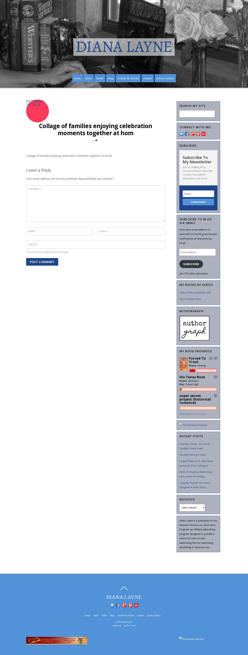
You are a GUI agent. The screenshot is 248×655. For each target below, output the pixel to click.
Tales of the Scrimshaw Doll (194, 292)
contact (147, 78)
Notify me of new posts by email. (49, 252)
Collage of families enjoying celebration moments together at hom (95, 129)
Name (32, 231)
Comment (34, 188)
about (88, 78)
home (77, 78)
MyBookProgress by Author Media (192, 414)
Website (33, 244)
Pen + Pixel (130, 625)
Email (104, 231)
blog (110, 78)
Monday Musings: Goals (192, 454)
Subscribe (191, 264)
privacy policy (165, 78)
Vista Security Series (190, 299)
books (99, 78)
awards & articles (128, 78)
